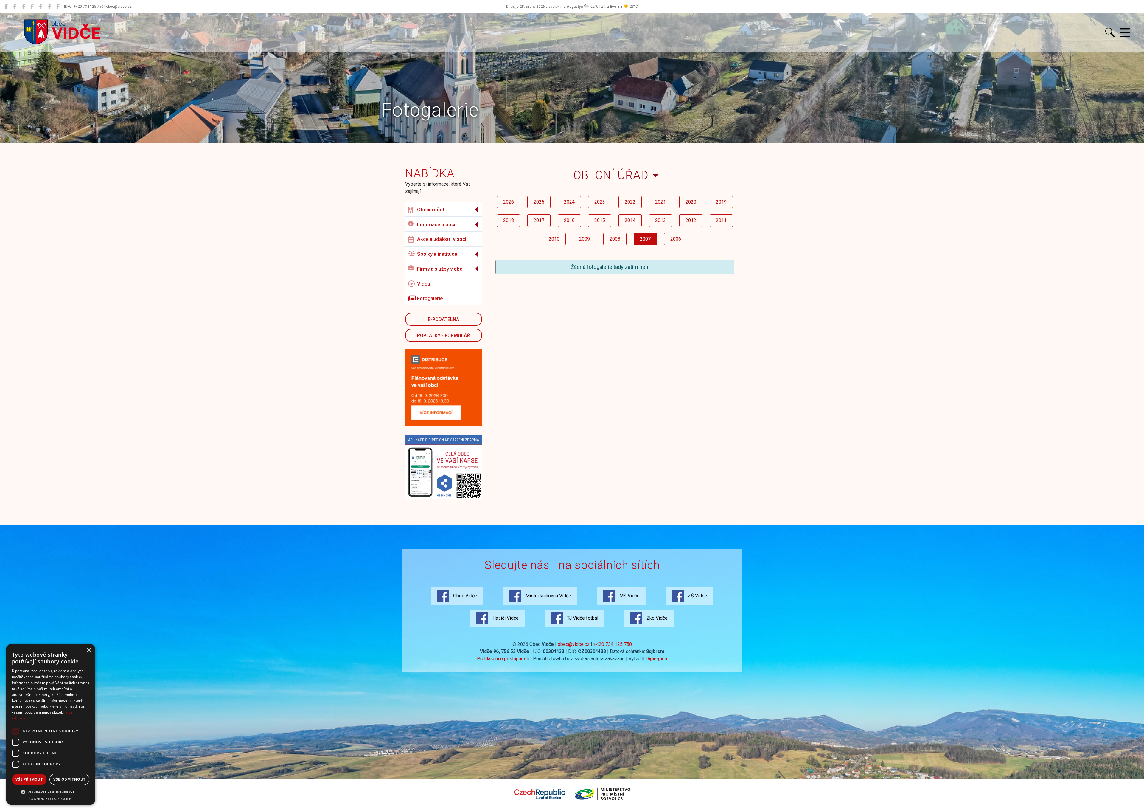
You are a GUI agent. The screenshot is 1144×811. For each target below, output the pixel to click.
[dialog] (50, 724)
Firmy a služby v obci (440, 269)
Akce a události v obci (441, 239)
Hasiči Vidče (505, 618)
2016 (569, 220)
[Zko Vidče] (58, 6)
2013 (660, 220)
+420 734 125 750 (612, 644)
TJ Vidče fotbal (582, 618)
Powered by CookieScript (51, 798)
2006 (675, 239)
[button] (50, 792)
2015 (599, 220)
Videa (423, 284)
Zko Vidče (656, 618)
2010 (554, 239)
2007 (645, 239)
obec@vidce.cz (574, 644)
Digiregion (656, 658)
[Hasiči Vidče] (40, 6)
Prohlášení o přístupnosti (503, 658)
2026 (508, 202)
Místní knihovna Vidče (547, 595)
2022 (630, 202)
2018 (508, 220)
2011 (721, 220)
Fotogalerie (430, 298)
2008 (615, 239)
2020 (691, 202)
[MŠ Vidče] (23, 6)
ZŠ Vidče (697, 595)
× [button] (88, 650)
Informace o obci (436, 224)
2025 (539, 202)
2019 (721, 202)
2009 (584, 239)
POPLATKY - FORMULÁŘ (443, 335)
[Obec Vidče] (6, 6)
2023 (599, 202)
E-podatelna (443, 319)
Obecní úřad (430, 210)
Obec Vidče (464, 595)
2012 (691, 220)
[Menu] (1125, 33)
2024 (569, 202)
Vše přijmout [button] (29, 779)
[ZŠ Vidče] (32, 6)
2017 (539, 220)
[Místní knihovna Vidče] (14, 6)
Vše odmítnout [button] (69, 779)
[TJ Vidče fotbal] (49, 6)
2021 (660, 202)
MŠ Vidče (629, 595)
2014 (630, 220)
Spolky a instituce (437, 254)
